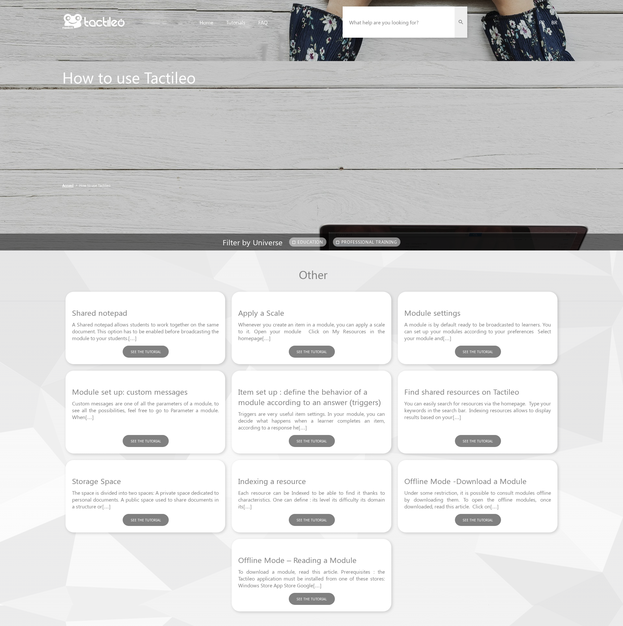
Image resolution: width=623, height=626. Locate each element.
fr (542, 22)
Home (206, 22)
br (554, 22)
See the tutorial (146, 351)
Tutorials (235, 22)
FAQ (263, 22)
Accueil (68, 185)
